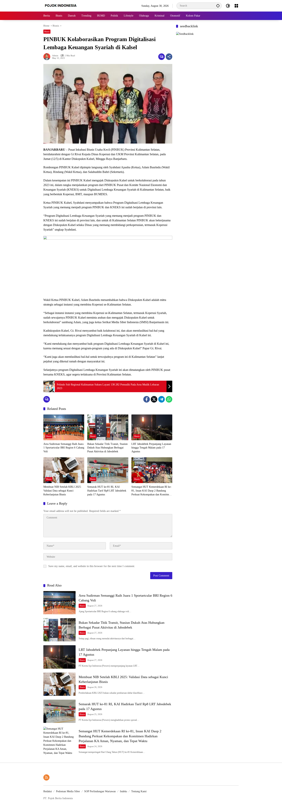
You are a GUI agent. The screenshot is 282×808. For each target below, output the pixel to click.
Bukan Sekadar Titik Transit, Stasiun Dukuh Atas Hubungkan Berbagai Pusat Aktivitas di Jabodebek (107, 448)
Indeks (123, 791)
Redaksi (47, 791)
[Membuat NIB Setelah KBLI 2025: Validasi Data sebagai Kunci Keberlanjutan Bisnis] (63, 470)
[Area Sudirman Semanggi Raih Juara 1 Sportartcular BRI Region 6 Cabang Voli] (63, 427)
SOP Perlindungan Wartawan (100, 791)
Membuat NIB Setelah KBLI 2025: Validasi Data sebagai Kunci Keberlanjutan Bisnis (62, 490)
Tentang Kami (139, 791)
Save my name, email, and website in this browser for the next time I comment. (91, 566)
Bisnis (46, 31)
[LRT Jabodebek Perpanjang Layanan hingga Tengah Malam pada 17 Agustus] (151, 427)
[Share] (169, 56)
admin (55, 56)
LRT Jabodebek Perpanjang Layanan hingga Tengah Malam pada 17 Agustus (151, 448)
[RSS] (46, 777)
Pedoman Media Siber (68, 791)
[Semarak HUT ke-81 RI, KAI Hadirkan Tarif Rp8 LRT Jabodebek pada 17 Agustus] (107, 470)
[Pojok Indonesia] (63, 5)
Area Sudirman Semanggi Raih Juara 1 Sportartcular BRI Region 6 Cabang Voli (63, 448)
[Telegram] (161, 399)
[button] (218, 5)
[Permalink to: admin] (47, 56)
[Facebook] (146, 399)
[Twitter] (154, 399)
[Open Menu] (236, 5)
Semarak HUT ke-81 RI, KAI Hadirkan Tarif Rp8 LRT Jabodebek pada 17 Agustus (106, 490)
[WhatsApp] (169, 399)
